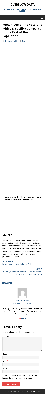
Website (5, 368)
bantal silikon (22, 300)
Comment (6, 336)
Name (5, 354)
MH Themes (37, 392)
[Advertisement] (22, 60)
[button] (41, 17)
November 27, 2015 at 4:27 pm (22, 303)
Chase (24, 41)
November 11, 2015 (11, 41)
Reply (23, 318)
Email (4, 361)
